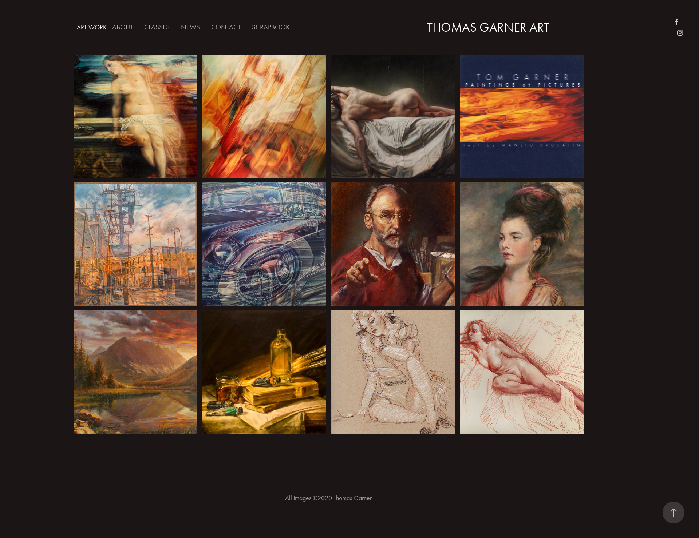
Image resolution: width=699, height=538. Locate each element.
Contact (226, 27)
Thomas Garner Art (488, 27)
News (190, 27)
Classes (157, 27)
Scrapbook (271, 27)
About (122, 27)
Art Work (92, 27)
